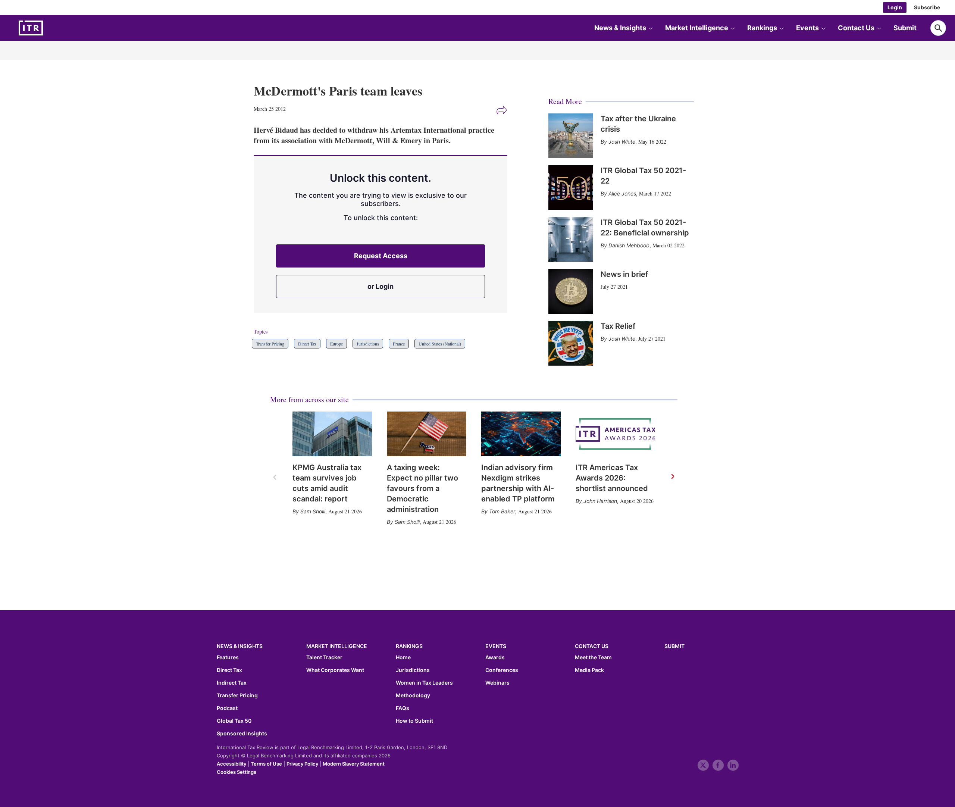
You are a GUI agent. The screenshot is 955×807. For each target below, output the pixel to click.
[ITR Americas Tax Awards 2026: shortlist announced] (615, 434)
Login (894, 7)
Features (228, 657)
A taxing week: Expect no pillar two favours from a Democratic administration (422, 488)
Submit (905, 28)
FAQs (402, 708)
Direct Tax (307, 344)
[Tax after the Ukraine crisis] (570, 135)
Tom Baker (502, 511)
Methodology (413, 695)
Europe (336, 344)
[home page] (48, 28)
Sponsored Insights (242, 733)
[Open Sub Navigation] (650, 28)
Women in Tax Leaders (424, 682)
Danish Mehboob (628, 245)
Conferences (501, 670)
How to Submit (414, 720)
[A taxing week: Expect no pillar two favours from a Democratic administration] (426, 434)
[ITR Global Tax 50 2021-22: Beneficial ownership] (570, 239)
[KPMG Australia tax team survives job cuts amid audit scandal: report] (332, 434)
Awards (495, 657)
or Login (380, 286)
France (399, 344)
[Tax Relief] (570, 343)
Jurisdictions (368, 344)
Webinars (497, 682)
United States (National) (440, 344)
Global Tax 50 (234, 720)
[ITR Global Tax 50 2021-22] (570, 187)
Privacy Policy (302, 764)
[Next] (672, 476)
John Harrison (600, 501)
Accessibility (231, 764)
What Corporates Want (335, 670)
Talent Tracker (324, 657)
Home (403, 657)
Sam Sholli (312, 511)
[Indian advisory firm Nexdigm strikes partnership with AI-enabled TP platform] (521, 434)
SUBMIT (674, 646)
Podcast (227, 708)
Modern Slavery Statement (354, 764)
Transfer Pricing (270, 344)
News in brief (624, 274)
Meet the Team (593, 657)
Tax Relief (618, 326)
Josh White (621, 141)
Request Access (380, 256)
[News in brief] (570, 291)
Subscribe (927, 7)
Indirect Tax (232, 682)
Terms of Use (266, 764)
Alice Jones (622, 193)
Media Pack (589, 670)
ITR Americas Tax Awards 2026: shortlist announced (612, 478)
